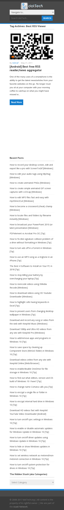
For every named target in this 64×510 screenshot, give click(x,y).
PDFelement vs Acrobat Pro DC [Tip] (27, 233)
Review (18, 57)
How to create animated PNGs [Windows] (30, 182)
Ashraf (15, 62)
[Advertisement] (32, 132)
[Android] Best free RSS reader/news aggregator (26, 68)
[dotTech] (32, 8)
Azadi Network (20, 506)
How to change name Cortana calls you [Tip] (31, 386)
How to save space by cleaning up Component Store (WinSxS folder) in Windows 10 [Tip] (32, 351)
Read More (16, 102)
